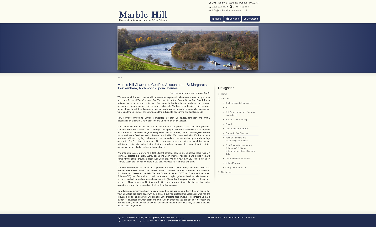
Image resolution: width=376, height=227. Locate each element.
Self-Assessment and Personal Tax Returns (240, 113)
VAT (227, 107)
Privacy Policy (218, 218)
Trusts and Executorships (237, 158)
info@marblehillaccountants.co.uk (229, 10)
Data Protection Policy (244, 218)
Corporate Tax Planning (236, 133)
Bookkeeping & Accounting (238, 103)
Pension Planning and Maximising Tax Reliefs (236, 139)
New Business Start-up (236, 128)
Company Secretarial (235, 167)
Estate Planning (232, 163)
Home (218, 19)
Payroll (228, 124)
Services (234, 19)
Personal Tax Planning (236, 119)
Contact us (252, 19)
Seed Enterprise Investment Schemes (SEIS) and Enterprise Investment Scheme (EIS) (240, 149)
